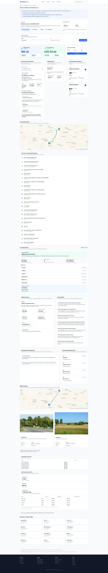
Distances (59, 1)
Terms (73, 561)
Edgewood (49, 68)
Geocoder (57, 561)
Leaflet (77, 149)
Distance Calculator (58, 559)
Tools (53, 1)
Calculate (77, 53)
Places (43, 1)
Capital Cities (22, 562)
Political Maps (39, 561)
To (50, 38)
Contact (73, 564)
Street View (57, 562)
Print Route (49, 29)
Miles (82, 49)
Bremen (58, 437)
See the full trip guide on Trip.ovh (37, 549)
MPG (75, 49)
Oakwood (34, 5)
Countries (21, 559)
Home (21, 5)
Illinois (30, 5)
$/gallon (68, 49)
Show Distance (83, 40)
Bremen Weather (73, 84)
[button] (59, 129)
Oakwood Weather (74, 69)
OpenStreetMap (82, 149)
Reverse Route (26, 29)
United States (25, 5)
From (22, 38)
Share (42, 29)
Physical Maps (40, 559)
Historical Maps (40, 562)
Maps (48, 1)
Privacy (73, 562)
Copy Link (35, 29)
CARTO (87, 149)
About (73, 559)
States (21, 561)
